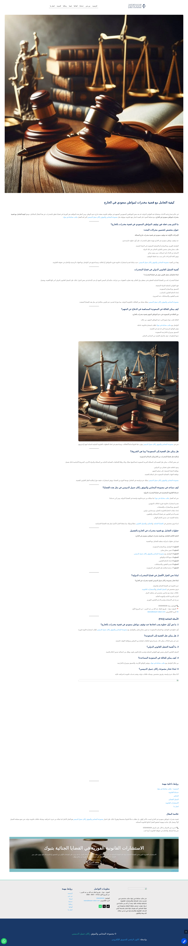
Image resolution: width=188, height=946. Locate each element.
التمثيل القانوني (141, 523)
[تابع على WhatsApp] (100, 906)
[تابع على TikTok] (108, 906)
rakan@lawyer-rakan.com (156, 612)
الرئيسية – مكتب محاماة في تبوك (168, 789)
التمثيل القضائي (161, 589)
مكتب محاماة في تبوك (70, 217)
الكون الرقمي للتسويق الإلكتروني (125, 939)
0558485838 (100, 898)
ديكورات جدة (136, 922)
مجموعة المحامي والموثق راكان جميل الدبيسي (103, 217)
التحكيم (149, 523)
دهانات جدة (137, 922)
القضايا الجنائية (158, 523)
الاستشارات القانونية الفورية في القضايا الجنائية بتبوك (94, 848)
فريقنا (70, 899)
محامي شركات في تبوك (133, 922)
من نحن (88, 6)
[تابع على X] (104, 906)
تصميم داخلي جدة (135, 922)
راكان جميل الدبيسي (81, 934)
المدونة (59, 6)
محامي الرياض (136, 922)
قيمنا (70, 6)
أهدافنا (75, 6)
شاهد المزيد (94, 862)
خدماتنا (82, 6)
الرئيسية (94, 6)
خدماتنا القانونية (174, 792)
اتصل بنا (52, 6)
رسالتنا (65, 6)
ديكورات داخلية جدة (134, 922)
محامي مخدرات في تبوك (133, 922)
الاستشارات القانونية (148, 589)
